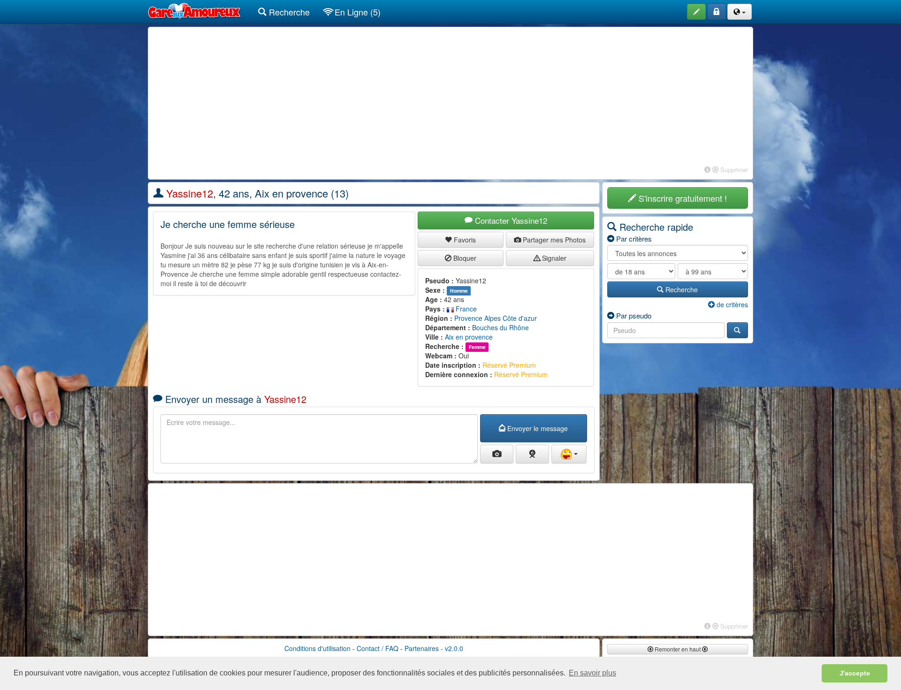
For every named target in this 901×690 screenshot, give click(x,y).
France (465, 308)
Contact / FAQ (377, 648)
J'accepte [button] (855, 673)
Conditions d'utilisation (317, 648)
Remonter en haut (677, 649)
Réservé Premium (509, 365)
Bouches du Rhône (500, 327)
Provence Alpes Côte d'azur (495, 318)
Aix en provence (469, 336)
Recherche (288, 12)
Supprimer (733, 169)
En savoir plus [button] (592, 673)
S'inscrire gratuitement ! (681, 198)
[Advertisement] (450, 97)
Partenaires (422, 648)
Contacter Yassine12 (510, 220)
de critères (731, 304)
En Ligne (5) (356, 12)
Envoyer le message (536, 428)
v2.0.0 (454, 648)
